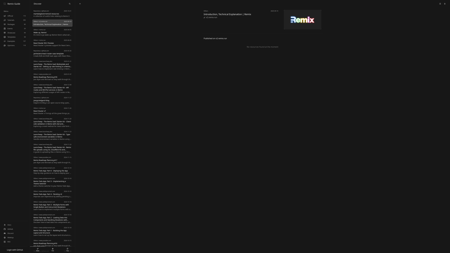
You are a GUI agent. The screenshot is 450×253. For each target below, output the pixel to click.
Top (67, 251)
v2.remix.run (211, 17)
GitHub (10, 229)
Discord (10, 233)
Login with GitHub (15, 250)
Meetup (11, 237)
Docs (9, 225)
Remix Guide (14, 3)
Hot (53, 251)
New (37, 251)
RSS (9, 242)
